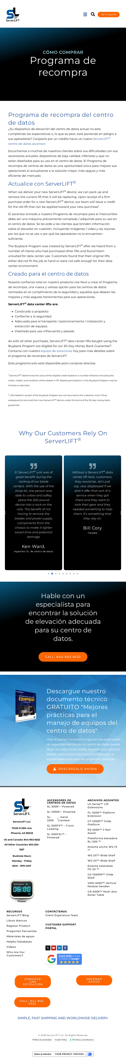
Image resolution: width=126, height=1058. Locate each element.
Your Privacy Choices (69, 1054)
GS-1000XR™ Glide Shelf (100, 876)
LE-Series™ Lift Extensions (98, 805)
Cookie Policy (61, 1040)
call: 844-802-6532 (63, 657)
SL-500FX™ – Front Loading (60, 827)
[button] (85, 14)
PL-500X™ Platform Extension (101, 814)
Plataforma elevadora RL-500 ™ (102, 840)
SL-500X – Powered (60, 806)
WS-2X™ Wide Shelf (101, 855)
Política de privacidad (41, 1040)
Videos (11, 946)
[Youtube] (53, 947)
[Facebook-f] (65, 947)
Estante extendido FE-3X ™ (100, 867)
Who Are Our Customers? (16, 954)
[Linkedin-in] (59, 947)
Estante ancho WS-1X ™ (102, 848)
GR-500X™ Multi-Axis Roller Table (102, 893)
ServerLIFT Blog (18, 915)
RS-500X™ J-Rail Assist (99, 831)
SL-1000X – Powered (61, 811)
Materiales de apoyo (21, 936)
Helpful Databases (19, 941)
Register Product (18, 925)
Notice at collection (42, 1054)
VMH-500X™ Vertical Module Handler (102, 884)
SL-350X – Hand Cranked (58, 818)
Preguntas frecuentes (22, 931)
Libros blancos (17, 920)
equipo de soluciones (56, 351)
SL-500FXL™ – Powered (57, 836)
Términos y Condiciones (83, 1040)
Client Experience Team (61, 915)
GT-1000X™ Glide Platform (99, 823)
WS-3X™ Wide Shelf (101, 860)
